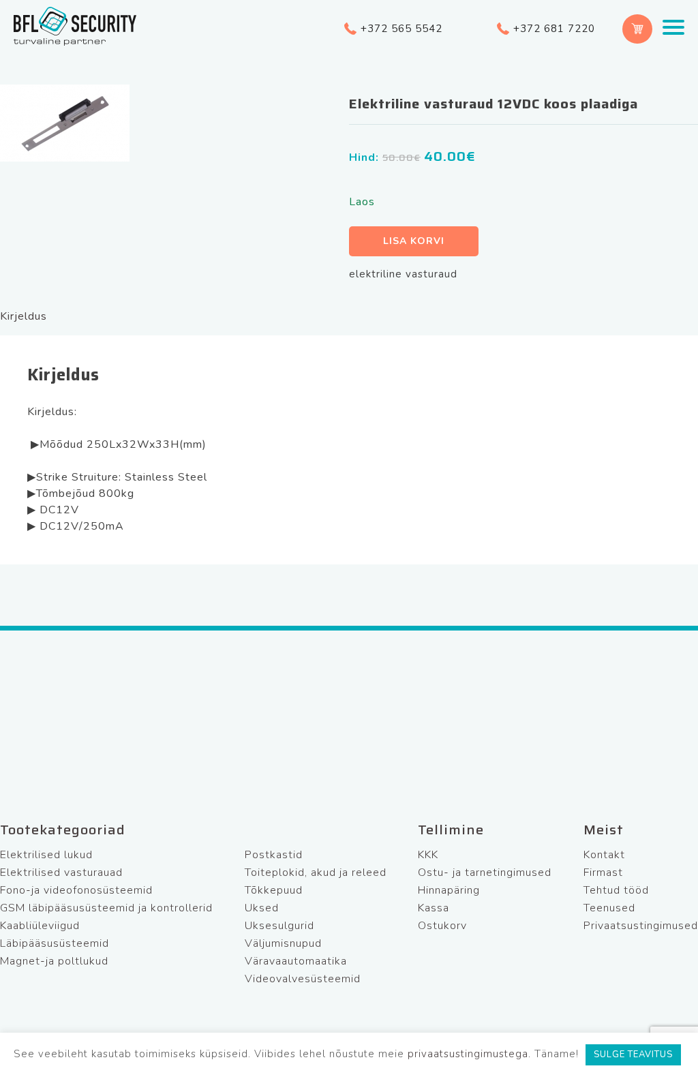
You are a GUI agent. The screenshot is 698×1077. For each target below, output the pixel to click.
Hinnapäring (449, 890)
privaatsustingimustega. (469, 1054)
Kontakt (604, 854)
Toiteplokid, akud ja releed (315, 872)
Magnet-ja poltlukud (54, 961)
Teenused (609, 907)
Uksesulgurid (279, 925)
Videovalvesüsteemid (303, 978)
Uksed (262, 907)
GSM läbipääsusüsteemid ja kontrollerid (106, 907)
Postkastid (274, 854)
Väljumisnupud (283, 943)
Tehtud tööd (616, 890)
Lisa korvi (413, 240)
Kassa (433, 907)
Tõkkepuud (274, 890)
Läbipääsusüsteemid (54, 943)
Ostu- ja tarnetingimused (484, 872)
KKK (428, 854)
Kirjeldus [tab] (23, 316)
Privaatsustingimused (640, 925)
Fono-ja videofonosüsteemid (76, 890)
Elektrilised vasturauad (61, 872)
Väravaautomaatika (296, 961)
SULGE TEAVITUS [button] (633, 1054)
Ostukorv (442, 925)
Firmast (603, 872)
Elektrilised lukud (46, 854)
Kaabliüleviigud (40, 925)
